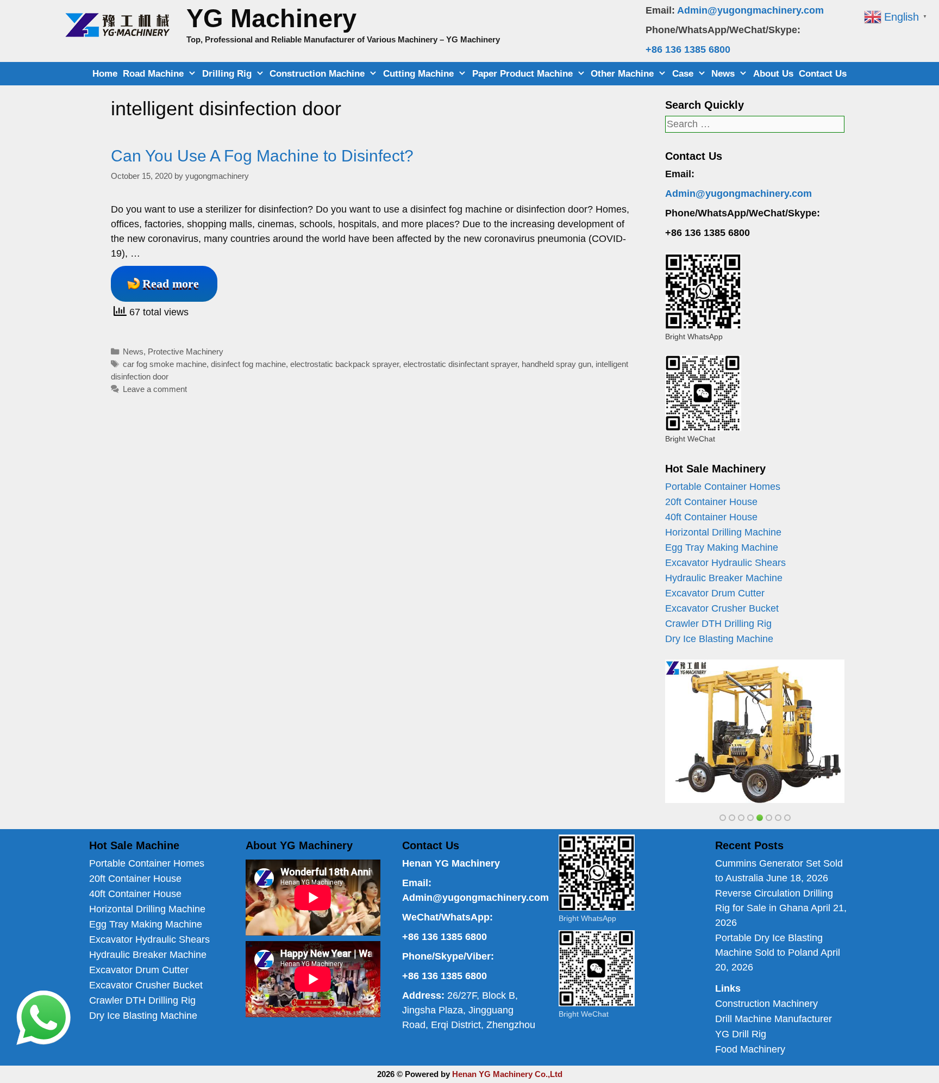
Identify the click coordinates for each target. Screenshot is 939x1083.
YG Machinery (271, 18)
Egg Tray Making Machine (721, 547)
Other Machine (622, 74)
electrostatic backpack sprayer (344, 364)
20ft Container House (711, 501)
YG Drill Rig (740, 1034)
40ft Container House (711, 517)
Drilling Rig (227, 74)
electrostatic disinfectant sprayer (460, 364)
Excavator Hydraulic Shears (725, 562)
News (723, 74)
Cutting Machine (418, 74)
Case (682, 74)
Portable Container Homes (722, 486)
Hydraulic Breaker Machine (723, 577)
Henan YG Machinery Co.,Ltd (507, 1074)
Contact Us (823, 74)
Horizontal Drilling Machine (723, 532)
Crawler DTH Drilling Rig (718, 623)
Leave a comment (155, 389)
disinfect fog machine (248, 364)
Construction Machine (317, 74)
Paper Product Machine (522, 74)
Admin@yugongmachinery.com (750, 10)
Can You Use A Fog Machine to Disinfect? (262, 156)
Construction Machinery (766, 1003)
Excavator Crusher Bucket (722, 608)
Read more (170, 283)
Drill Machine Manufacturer (773, 1018)
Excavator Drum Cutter (715, 593)
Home (104, 74)
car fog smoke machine (164, 364)
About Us (773, 74)
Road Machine (153, 74)
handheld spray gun (556, 364)
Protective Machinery (185, 351)
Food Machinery (750, 1049)
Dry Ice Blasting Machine (719, 638)
